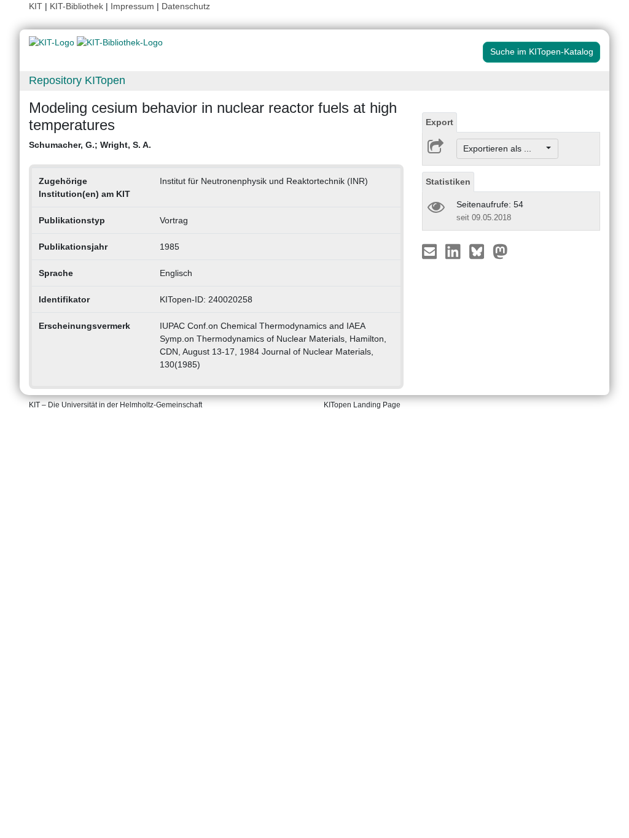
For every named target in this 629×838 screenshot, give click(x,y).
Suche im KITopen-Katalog (541, 51)
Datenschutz (186, 6)
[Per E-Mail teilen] (431, 251)
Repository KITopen (77, 80)
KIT (35, 6)
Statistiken (448, 181)
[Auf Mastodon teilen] (500, 251)
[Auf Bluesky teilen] (480, 251)
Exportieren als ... (503, 148)
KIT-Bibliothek (78, 6)
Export (439, 122)
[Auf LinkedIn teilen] (454, 251)
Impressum (132, 6)
